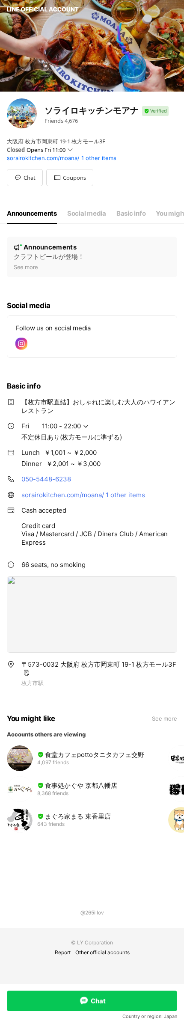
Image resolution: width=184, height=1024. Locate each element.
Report (63, 952)
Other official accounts (102, 952)
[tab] (32, 213)
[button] (69, 177)
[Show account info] (155, 111)
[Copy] (26, 672)
